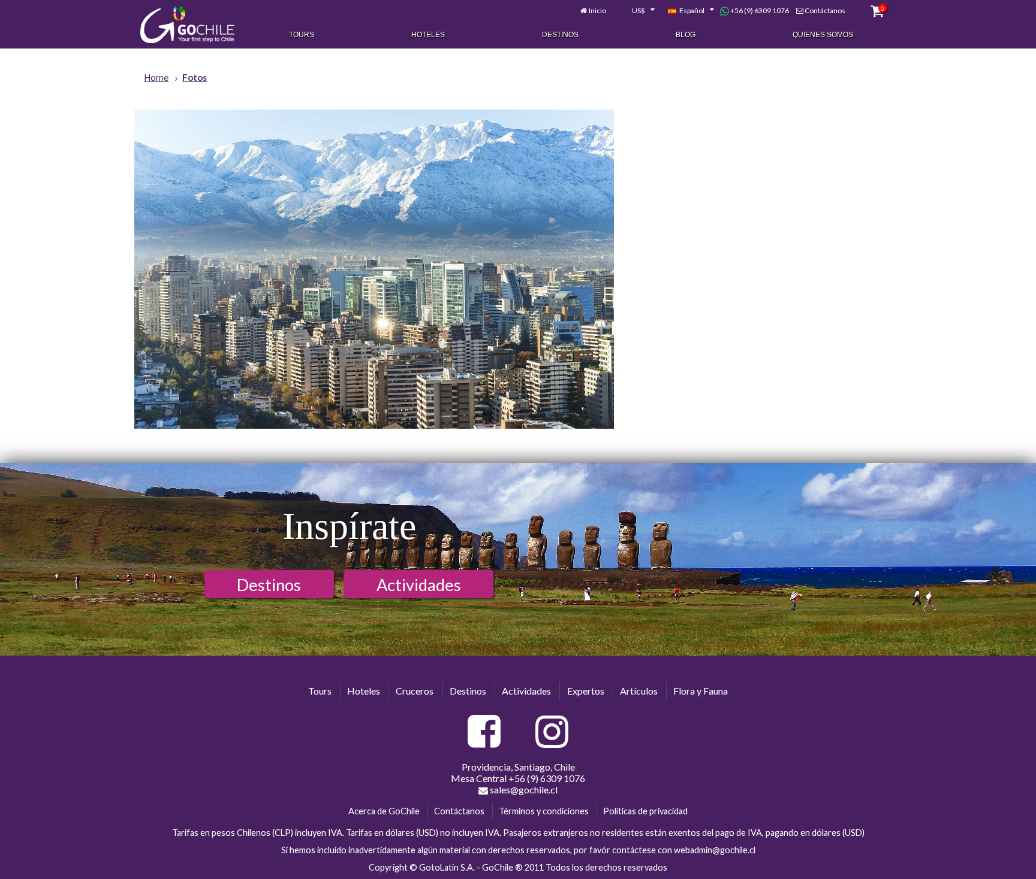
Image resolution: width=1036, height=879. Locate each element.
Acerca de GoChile (384, 811)
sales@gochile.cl (523, 789)
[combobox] (636, 11)
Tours (301, 35)
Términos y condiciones (544, 811)
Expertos (585, 690)
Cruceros (414, 690)
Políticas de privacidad (645, 811)
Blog (685, 35)
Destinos (560, 35)
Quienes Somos (823, 35)
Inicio (597, 10)
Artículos (639, 690)
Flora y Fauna (700, 690)
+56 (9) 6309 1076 (759, 10)
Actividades (419, 585)
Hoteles (428, 35)
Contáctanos (825, 10)
